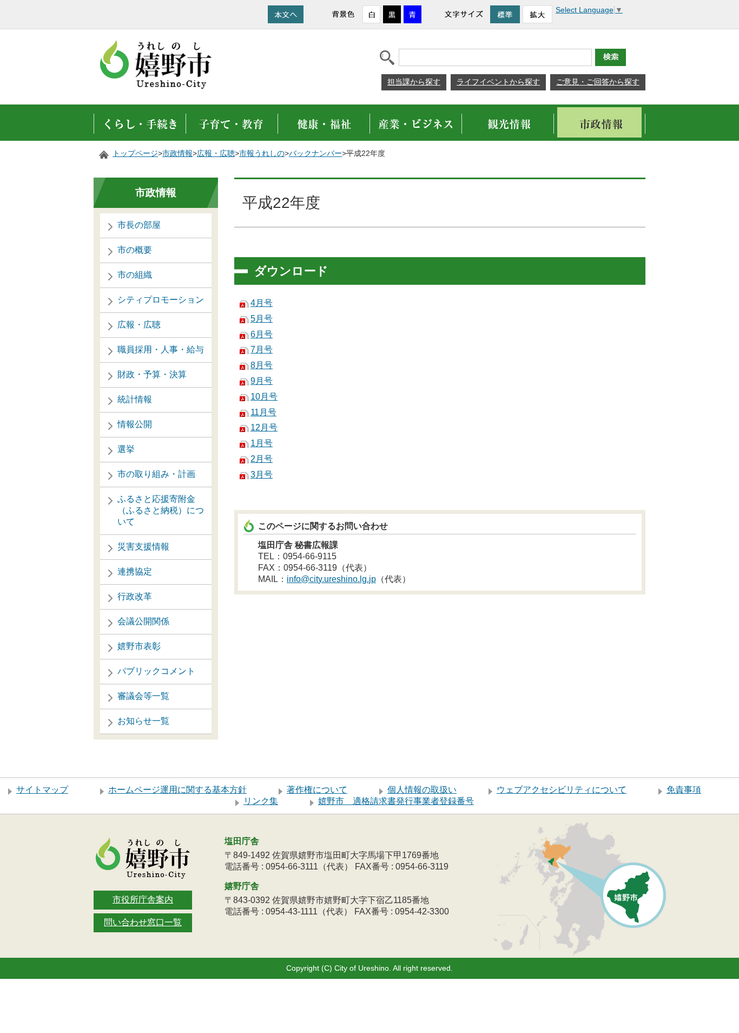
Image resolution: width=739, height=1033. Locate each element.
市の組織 (134, 274)
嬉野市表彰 (139, 646)
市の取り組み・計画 (156, 474)
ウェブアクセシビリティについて (561, 789)
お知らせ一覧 (143, 720)
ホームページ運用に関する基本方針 (177, 789)
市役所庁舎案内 (143, 899)
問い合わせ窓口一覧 (143, 922)
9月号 (261, 380)
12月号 (264, 427)
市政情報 (177, 153)
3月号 (261, 474)
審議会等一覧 (143, 696)
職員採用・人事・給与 (160, 349)
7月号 (261, 349)
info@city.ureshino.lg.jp (331, 579)
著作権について (317, 789)
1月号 (261, 443)
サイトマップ (42, 789)
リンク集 (260, 801)
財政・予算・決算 (152, 374)
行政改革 (134, 596)
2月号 (261, 458)
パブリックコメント (156, 671)
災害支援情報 (143, 546)
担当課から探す (413, 81)
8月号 (261, 365)
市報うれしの (262, 153)
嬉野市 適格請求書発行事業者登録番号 (396, 801)
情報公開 (134, 424)
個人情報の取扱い (422, 789)
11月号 (263, 412)
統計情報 (134, 399)
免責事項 (684, 789)
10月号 (264, 396)
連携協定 (134, 571)
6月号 (261, 334)
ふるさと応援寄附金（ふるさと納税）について (160, 510)
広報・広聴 (216, 153)
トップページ (135, 153)
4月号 (261, 303)
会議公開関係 (143, 621)
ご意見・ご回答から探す (597, 81)
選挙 (126, 449)
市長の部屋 (139, 225)
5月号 (261, 318)
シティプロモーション (160, 299)
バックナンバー (315, 153)
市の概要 (134, 249)
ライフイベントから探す (498, 81)
